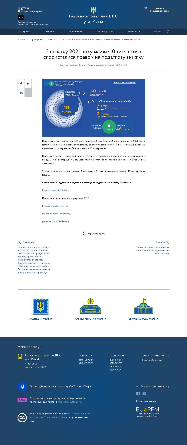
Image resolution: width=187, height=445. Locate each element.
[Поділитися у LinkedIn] (21, 92)
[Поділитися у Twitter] (28, 83)
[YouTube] (144, 393)
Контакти (158, 32)
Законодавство (75, 32)
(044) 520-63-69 (85, 363)
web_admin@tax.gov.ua (70, 402)
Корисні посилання (146, 401)
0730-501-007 (116, 367)
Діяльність (49, 32)
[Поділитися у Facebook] (21, 83)
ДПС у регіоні (24, 32)
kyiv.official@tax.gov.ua (152, 360)
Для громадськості (105, 32)
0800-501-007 (116, 370)
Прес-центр (134, 32)
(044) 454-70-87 (85, 360)
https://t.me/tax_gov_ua (55, 206)
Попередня (28, 242)
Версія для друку (96, 234)
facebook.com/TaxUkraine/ (57, 214)
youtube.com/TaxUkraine (55, 221)
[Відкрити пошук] (167, 31)
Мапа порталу (29, 347)
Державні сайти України (31, 12)
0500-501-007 (116, 360)
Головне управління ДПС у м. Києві (93, 19)
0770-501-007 (116, 363)
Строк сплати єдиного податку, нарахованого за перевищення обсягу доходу (152, 250)
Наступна (160, 242)
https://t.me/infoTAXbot (55, 190)
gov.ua (25, 8)
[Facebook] (138, 393)
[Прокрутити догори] (173, 434)
